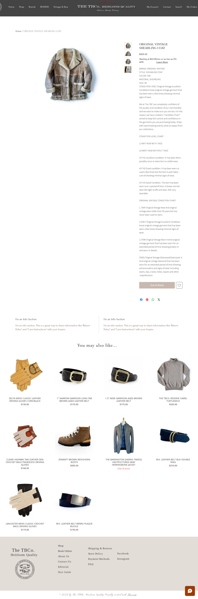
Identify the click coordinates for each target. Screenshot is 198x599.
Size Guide (64, 572)
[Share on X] (159, 300)
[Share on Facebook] (141, 300)
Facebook (123, 553)
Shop (61, 545)
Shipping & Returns (100, 548)
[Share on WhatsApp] (153, 300)
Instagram (123, 558)
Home (18, 31)
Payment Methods (99, 558)
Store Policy (95, 553)
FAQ (91, 564)
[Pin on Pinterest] (147, 300)
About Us (64, 556)
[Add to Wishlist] (179, 285)
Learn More (162, 62)
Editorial (63, 566)
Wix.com (132, 595)
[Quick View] (24, 375)
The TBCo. (24, 550)
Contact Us (64, 561)
